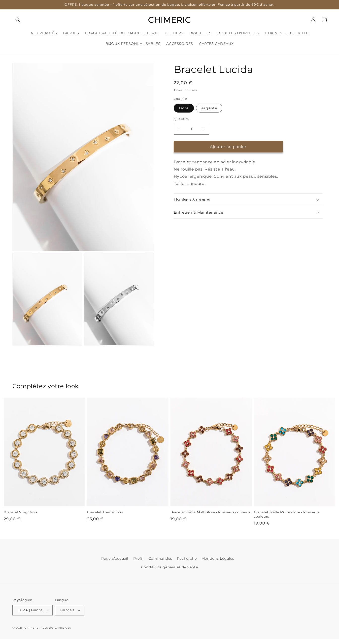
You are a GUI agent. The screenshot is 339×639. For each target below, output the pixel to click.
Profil (138, 558)
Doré (184, 108)
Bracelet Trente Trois (105, 512)
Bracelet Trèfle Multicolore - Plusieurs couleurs (286, 514)
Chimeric (31, 627)
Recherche (187, 558)
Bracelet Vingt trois (20, 512)
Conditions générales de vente (169, 567)
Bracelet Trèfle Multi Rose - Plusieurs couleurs (210, 512)
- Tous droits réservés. (55, 627)
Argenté (209, 108)
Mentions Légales (218, 558)
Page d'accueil (114, 558)
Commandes (160, 558)
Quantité (181, 119)
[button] (17, 19)
